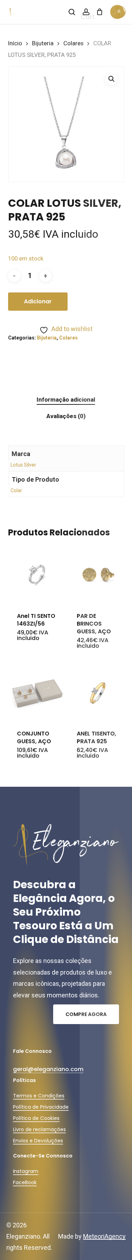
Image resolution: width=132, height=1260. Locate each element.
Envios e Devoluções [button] (38, 1140)
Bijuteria (43, 43)
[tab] (66, 399)
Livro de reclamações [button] (39, 1129)
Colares (73, 43)
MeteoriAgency (104, 1236)
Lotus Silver (23, 465)
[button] (111, 79)
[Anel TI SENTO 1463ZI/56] (37, 575)
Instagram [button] (25, 1171)
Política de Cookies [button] (36, 1118)
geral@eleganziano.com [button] (48, 1069)
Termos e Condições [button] (38, 1095)
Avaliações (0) (66, 416)
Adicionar (38, 301)
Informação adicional (66, 399)
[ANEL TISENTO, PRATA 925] (97, 692)
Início (15, 43)
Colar (16, 490)
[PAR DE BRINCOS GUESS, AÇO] (97, 575)
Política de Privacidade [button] (41, 1106)
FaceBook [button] (25, 1182)
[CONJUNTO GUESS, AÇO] (37, 692)
